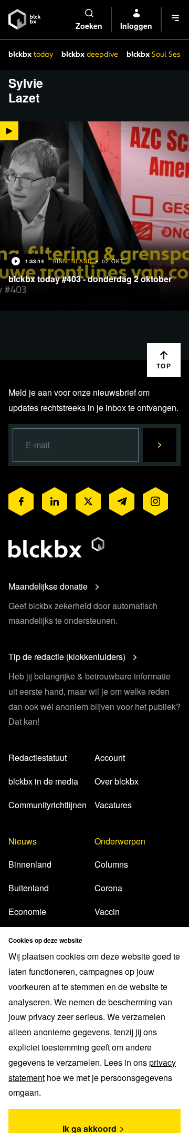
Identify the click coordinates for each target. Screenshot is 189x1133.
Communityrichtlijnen (47, 805)
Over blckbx (116, 781)
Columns (111, 864)
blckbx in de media (43, 781)
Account (109, 757)
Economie (27, 911)
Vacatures (113, 805)
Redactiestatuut (37, 757)
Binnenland (29, 864)
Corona (108, 888)
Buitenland (28, 888)
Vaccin (107, 911)
